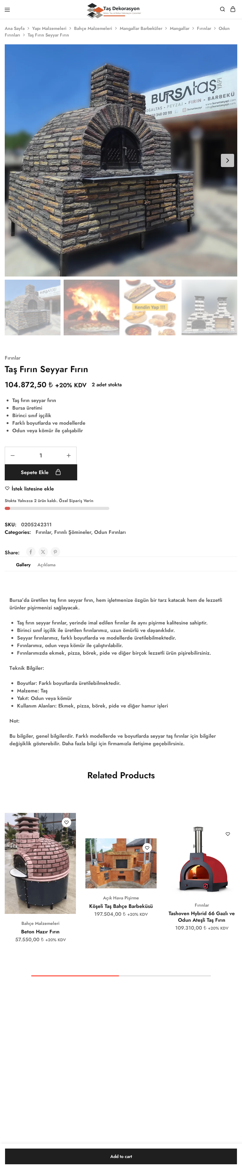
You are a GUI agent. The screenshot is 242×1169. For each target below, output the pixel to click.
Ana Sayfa (15, 28)
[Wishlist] (66, 822)
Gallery (23, 565)
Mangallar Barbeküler (141, 28)
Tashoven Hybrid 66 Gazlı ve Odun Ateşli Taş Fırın (202, 917)
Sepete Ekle (35, 472)
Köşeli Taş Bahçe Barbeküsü (121, 906)
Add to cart (121, 1156)
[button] (71, 820)
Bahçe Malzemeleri (93, 28)
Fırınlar (204, 28)
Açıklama (46, 565)
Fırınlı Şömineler (72, 532)
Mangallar (179, 28)
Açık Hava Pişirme (121, 898)
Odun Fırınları (110, 532)
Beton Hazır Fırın (40, 931)
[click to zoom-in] (121, 160)
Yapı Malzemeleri (49, 28)
